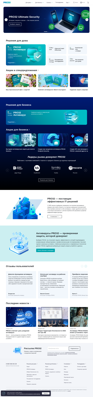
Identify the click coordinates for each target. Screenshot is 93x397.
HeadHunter (37, 172)
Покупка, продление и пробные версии (52, 372)
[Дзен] (7, 370)
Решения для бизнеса (46, 180)
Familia (56, 172)
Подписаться (74, 348)
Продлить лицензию (31, 384)
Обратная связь (67, 382)
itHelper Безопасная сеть (33, 371)
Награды (66, 371)
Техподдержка (59, 2)
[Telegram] (18, 370)
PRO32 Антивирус (31, 369)
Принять (46, 393)
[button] (82, 2)
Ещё (67, 2)
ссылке (69, 390)
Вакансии (66, 374)
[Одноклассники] (14, 370)
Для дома (28, 2)
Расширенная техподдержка (33, 378)
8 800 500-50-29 (11, 364)
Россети (75, 172)
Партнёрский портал (69, 377)
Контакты (66, 379)
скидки (31, 351)
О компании (53, 216)
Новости (66, 366)
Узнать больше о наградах (45, 250)
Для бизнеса (38, 2)
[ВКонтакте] (11, 370)
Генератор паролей (82, 369)
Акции (28, 366)
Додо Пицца (18, 172)
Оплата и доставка (81, 366)
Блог (65, 369)
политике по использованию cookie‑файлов (29, 394)
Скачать (49, 2)
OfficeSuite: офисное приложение (32, 375)
